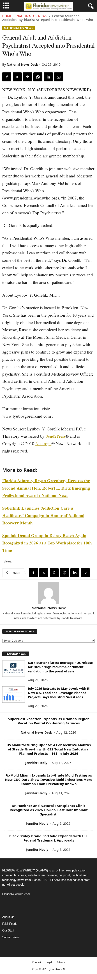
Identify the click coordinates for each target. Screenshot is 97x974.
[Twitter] (17, 76)
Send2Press (55, 436)
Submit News (11, 937)
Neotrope (43, 443)
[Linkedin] (48, 76)
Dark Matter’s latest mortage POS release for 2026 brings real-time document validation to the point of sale (60, 667)
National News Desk (22, 64)
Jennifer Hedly (36, 763)
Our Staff (8, 930)
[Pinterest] (27, 76)
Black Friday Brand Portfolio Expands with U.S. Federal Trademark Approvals (48, 838)
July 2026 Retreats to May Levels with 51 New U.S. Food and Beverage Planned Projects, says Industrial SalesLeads (59, 692)
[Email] (58, 76)
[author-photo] (48, 593)
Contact (36, 962)
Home (7, 16)
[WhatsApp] (37, 76)
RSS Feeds (9, 923)
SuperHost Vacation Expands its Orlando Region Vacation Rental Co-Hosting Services (49, 721)
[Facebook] (6, 76)
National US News (31, 16)
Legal (49, 962)
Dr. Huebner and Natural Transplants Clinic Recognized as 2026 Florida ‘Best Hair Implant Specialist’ (49, 809)
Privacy (60, 962)
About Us (8, 917)
